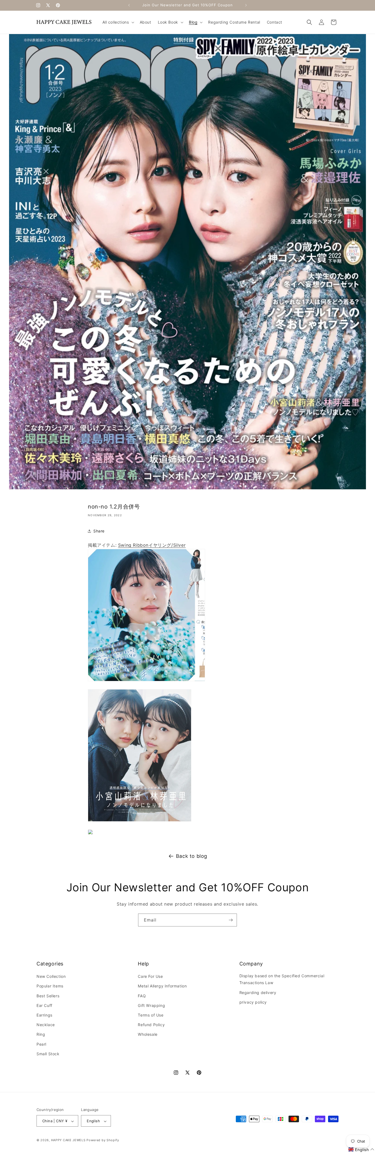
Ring (41, 1034)
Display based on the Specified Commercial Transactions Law (281, 979)
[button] (117, 22)
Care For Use (150, 976)
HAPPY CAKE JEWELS (68, 1140)
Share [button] (99, 531)
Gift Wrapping (151, 1005)
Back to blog (191, 856)
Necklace (46, 1024)
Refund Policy (151, 1024)
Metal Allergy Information (162, 986)
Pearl (41, 1044)
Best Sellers (48, 995)
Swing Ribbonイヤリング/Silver (152, 545)
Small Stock (48, 1053)
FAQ (142, 995)
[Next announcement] (246, 5)
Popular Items (50, 986)
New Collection (51, 976)
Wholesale (147, 1034)
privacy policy (253, 1002)
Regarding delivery (257, 992)
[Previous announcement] (129, 5)
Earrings (44, 1015)
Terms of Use (150, 1015)
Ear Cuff (44, 1005)
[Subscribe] (231, 920)
